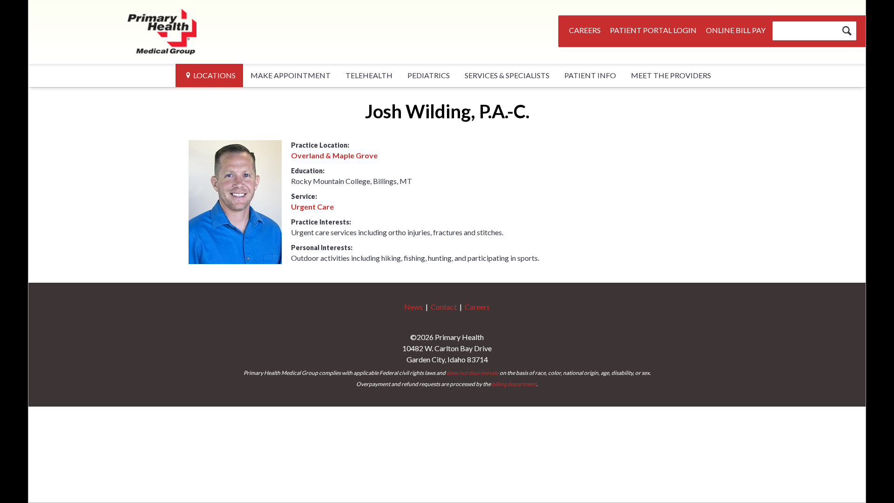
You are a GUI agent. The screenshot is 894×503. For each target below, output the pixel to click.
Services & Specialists (507, 75)
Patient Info (590, 75)
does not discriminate (473, 372)
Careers (585, 30)
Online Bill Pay (735, 30)
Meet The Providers (671, 75)
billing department (514, 384)
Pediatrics (428, 75)
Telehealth (369, 75)
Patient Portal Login (653, 30)
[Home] (162, 30)
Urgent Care (312, 206)
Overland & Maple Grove (334, 155)
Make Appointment (291, 75)
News (413, 306)
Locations (214, 75)
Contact (444, 306)
